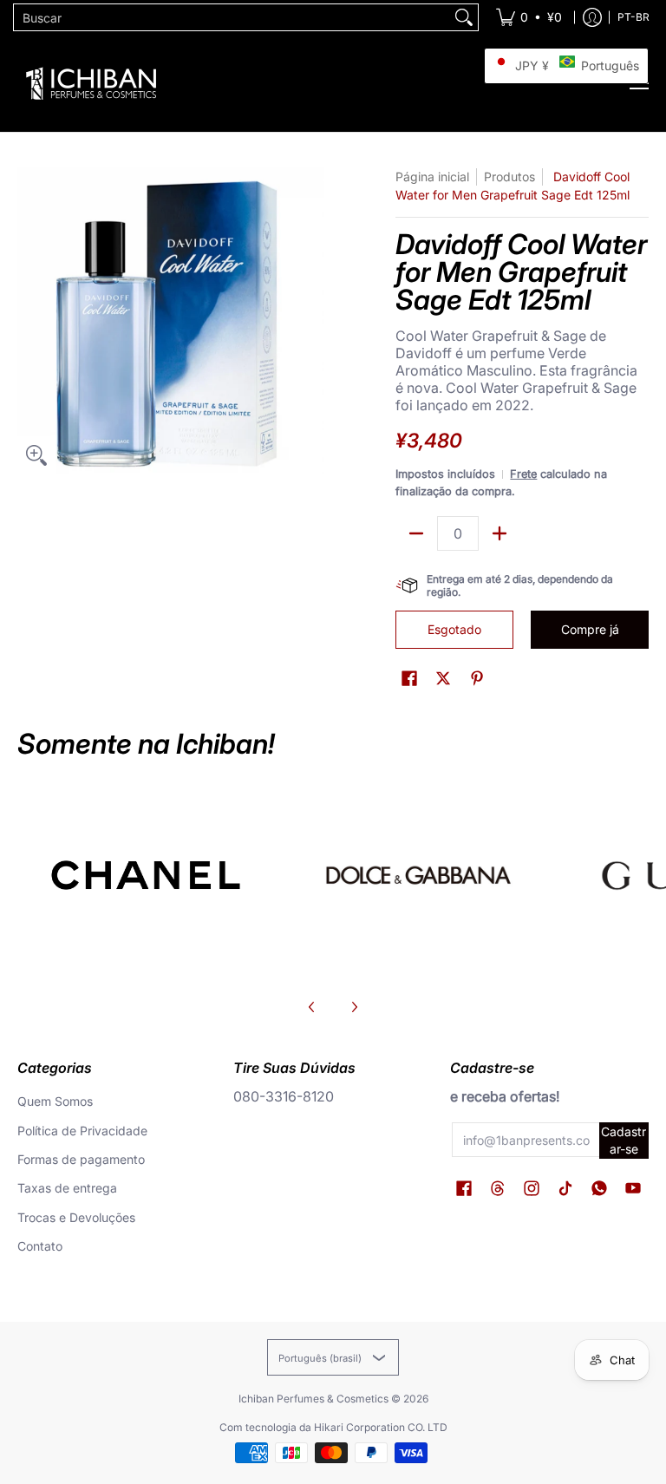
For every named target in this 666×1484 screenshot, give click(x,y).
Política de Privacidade (82, 1130)
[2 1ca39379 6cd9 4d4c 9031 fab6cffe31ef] (418, 875)
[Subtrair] (416, 533)
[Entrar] (592, 17)
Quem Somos (55, 1101)
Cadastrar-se (623, 1140)
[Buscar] (464, 17)
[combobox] (232, 17)
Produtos (509, 176)
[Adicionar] (499, 533)
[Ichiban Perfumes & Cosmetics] (91, 83)
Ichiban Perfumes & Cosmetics (313, 1398)
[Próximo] (354, 1007)
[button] (409, 678)
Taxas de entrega (67, 1187)
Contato (39, 1246)
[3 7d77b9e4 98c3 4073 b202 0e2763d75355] (145, 875)
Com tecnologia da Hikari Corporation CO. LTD (333, 1427)
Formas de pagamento (81, 1159)
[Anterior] (312, 1007)
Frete (523, 474)
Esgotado (454, 629)
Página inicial (432, 176)
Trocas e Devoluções (76, 1217)
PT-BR (633, 16)
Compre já (590, 629)
